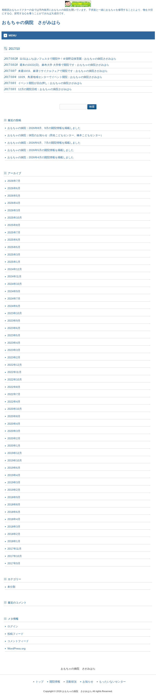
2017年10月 (14, 556)
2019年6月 (13, 467)
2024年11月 (14, 276)
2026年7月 (13, 180)
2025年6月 (13, 239)
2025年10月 (14, 217)
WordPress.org (16, 648)
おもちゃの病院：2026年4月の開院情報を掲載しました (40, 157)
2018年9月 (13, 497)
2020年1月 (13, 445)
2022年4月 (13, 401)
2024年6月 (13, 305)
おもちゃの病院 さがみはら (31, 22)
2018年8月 (13, 504)
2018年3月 (13, 526)
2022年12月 (14, 364)
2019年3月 (13, 482)
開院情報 (54, 681)
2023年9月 (13, 320)
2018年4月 (13, 519)
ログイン (12, 626)
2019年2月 (13, 489)
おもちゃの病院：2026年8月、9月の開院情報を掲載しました (43, 128)
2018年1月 (13, 541)
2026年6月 (13, 188)
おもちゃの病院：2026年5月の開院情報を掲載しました (40, 150)
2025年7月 (13, 232)
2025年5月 (13, 247)
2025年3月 (13, 254)
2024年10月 (14, 283)
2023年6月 (13, 328)
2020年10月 (14, 408)
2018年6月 (13, 511)
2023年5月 (13, 335)
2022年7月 (13, 394)
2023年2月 (13, 357)
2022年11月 (14, 372)
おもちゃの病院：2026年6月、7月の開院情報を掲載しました (43, 142)
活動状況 (71, 681)
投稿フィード (15, 633)
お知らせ (88, 681)
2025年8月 (13, 225)
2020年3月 (13, 430)
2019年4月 (13, 475)
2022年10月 (14, 379)
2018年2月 (13, 534)
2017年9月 (13, 563)
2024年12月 (14, 269)
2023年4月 (13, 342)
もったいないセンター (112, 681)
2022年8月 (13, 386)
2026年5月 (13, 195)
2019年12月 (14, 453)
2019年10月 (14, 460)
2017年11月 (14, 548)
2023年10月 (14, 313)
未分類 (11, 586)
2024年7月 (13, 298)
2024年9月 (13, 291)
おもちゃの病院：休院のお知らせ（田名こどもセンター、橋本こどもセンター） (55, 135)
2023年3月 (13, 349)
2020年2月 (13, 438)
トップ (40, 681)
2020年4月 (13, 423)
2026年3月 (13, 210)
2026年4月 (13, 202)
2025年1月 (13, 261)
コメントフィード (18, 641)
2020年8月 (13, 416)
